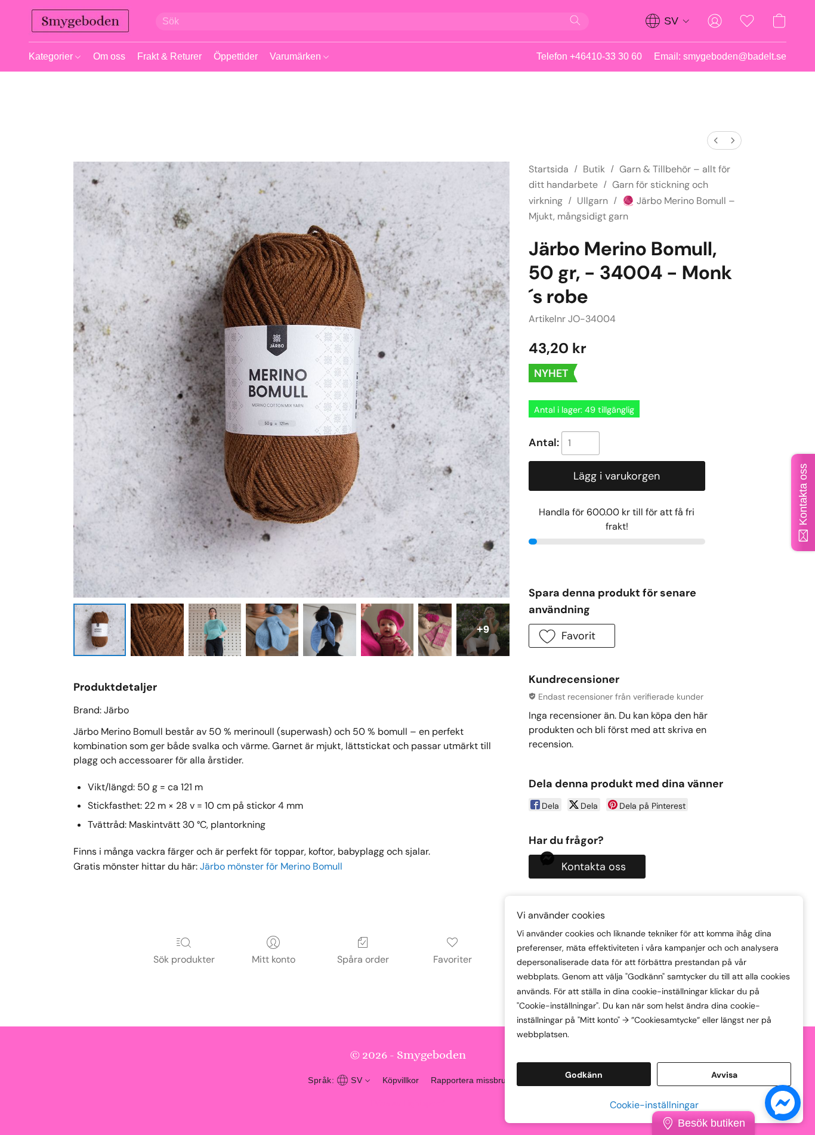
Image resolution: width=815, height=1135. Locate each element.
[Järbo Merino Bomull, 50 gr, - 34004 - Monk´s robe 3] (272, 630)
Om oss (109, 56)
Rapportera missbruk (470, 1080)
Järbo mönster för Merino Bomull (271, 866)
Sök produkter (184, 959)
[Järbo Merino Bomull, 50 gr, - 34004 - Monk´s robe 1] (157, 630)
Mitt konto (273, 959)
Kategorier (52, 56)
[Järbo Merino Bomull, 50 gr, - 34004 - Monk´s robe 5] (387, 630)
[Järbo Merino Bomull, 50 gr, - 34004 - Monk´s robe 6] (435, 630)
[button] (80, 21)
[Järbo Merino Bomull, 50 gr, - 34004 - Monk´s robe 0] (99, 630)
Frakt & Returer (169, 56)
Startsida (549, 169)
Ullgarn (592, 200)
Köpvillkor (400, 1080)
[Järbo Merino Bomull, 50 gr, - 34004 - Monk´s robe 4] (329, 630)
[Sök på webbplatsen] (575, 20)
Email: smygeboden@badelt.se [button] (720, 56)
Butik (594, 169)
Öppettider (236, 56)
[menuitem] (716, 140)
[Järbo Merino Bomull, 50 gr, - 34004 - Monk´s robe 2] (215, 630)
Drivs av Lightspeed (408, 1103)
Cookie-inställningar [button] (654, 1105)
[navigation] (668, 20)
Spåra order (363, 959)
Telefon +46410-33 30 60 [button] (589, 56)
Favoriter (452, 959)
